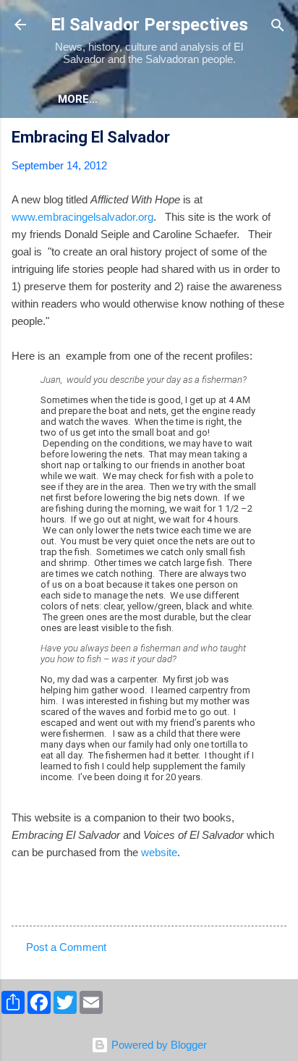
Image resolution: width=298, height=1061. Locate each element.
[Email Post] (49, 902)
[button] (277, 139)
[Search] (277, 26)
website (159, 852)
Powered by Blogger (157, 1045)
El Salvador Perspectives (149, 24)
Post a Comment (66, 947)
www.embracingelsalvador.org (82, 217)
